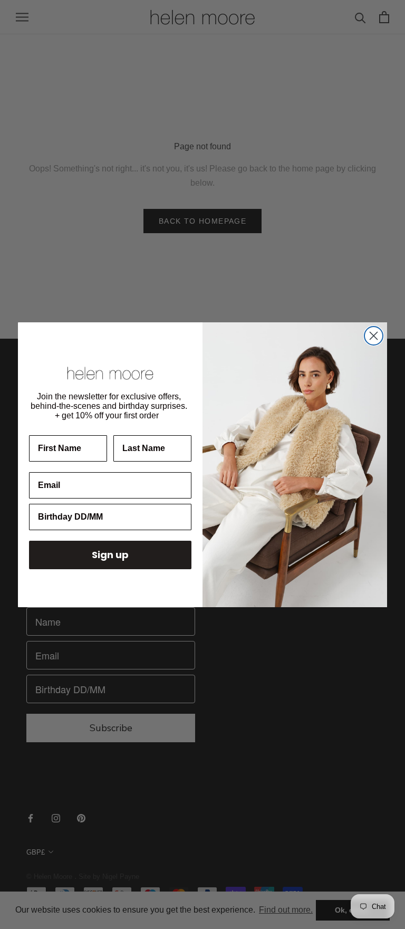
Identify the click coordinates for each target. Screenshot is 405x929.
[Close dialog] (373, 336)
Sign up (110, 554)
